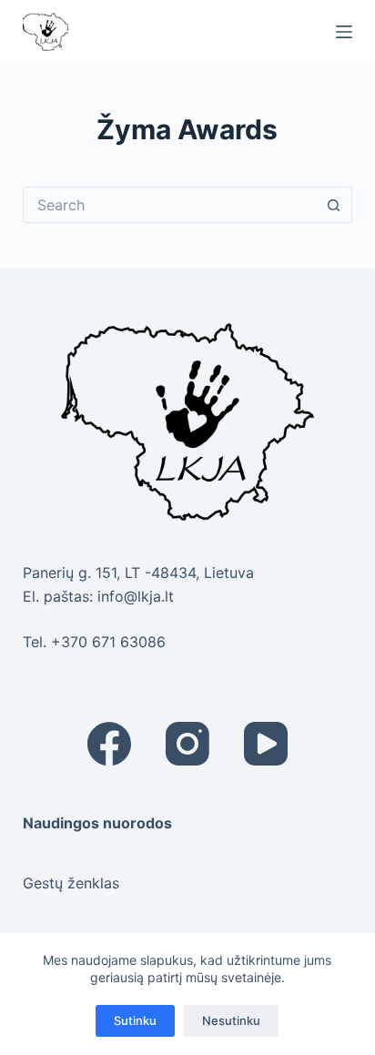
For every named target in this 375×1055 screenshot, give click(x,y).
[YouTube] (266, 744)
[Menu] (344, 32)
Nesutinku (231, 1020)
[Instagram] (187, 744)
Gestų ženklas (71, 883)
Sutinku (135, 1020)
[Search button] (334, 205)
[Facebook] (109, 744)
